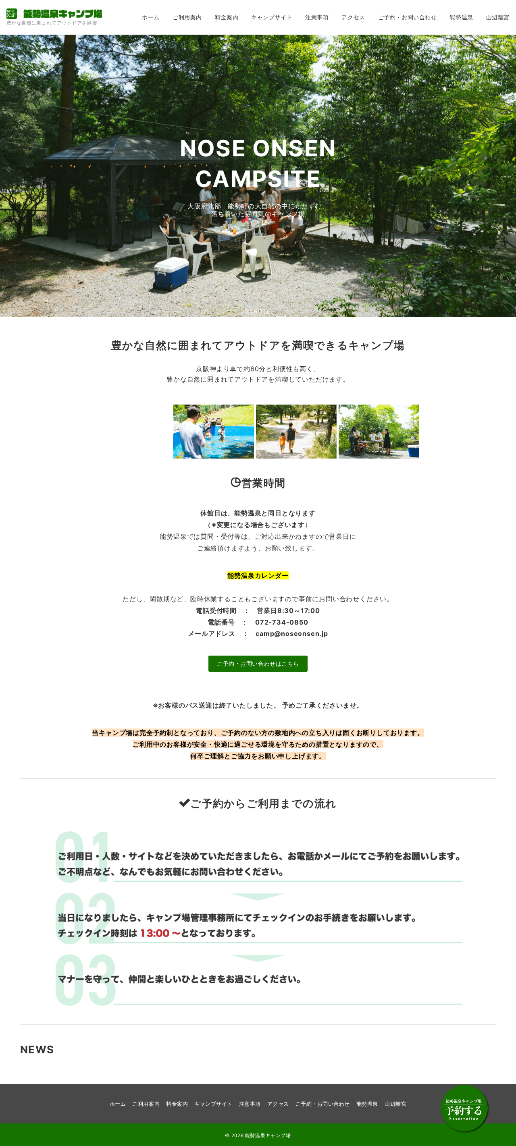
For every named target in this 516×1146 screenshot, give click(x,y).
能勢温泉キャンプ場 (268, 1135)
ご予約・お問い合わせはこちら (258, 663)
